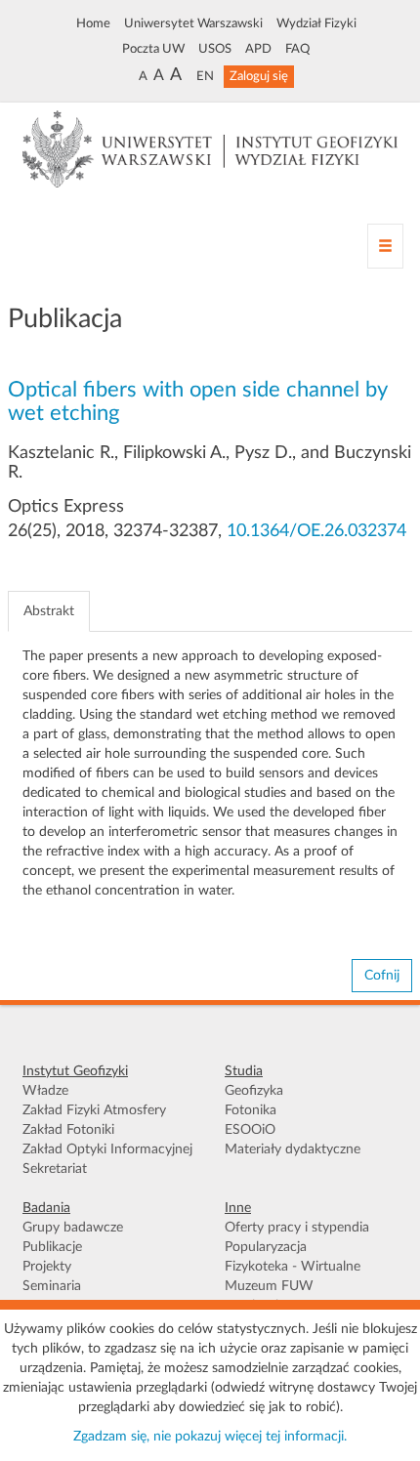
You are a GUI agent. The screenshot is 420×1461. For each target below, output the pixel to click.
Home (93, 23)
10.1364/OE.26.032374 (316, 531)
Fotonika (250, 1110)
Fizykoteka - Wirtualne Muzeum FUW (292, 1276)
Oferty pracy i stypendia (297, 1227)
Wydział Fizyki (316, 23)
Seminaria (51, 1286)
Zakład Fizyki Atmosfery (94, 1110)
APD (258, 49)
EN (205, 76)
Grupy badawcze (72, 1227)
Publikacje (52, 1247)
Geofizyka (254, 1091)
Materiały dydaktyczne (292, 1149)
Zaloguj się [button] (259, 76)
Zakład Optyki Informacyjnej (107, 1149)
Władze (45, 1091)
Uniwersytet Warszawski (193, 23)
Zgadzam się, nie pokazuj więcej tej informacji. (210, 1436)
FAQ (297, 49)
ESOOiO (250, 1130)
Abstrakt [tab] (48, 611)
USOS (214, 49)
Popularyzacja (266, 1247)
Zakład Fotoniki (68, 1130)
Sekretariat (54, 1169)
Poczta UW (153, 49)
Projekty (46, 1266)
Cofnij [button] (381, 975)
